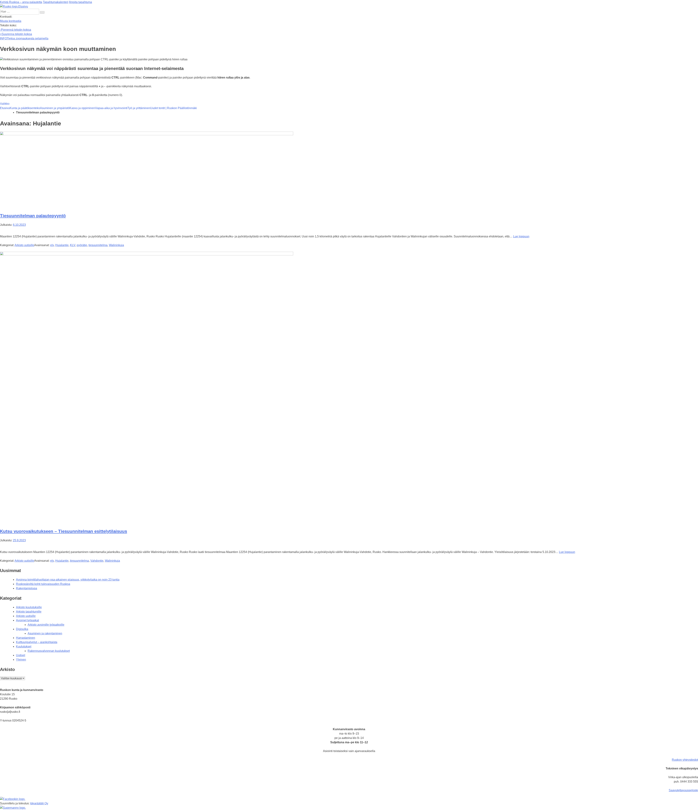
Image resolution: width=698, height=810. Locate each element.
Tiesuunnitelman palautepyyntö (33, 215)
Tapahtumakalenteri (55, 2)
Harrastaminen (25, 637)
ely (52, 245)
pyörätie (82, 245)
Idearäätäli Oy (39, 803)
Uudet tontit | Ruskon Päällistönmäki (173, 108)
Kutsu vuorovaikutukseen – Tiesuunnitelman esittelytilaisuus (63, 531)
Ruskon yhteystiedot (685, 759)
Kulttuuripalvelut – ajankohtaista (36, 642)
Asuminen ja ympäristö (54, 108)
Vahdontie (96, 560)
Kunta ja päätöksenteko (25, 108)
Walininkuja (116, 245)
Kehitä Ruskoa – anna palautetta (21, 2)
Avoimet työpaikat (27, 620)
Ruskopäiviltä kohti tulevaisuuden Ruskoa (43, 584)
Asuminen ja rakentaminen (45, 633)
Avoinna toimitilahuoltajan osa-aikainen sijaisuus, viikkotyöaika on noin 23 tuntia (67, 579)
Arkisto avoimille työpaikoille (46, 624)
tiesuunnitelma (98, 245)
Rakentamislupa (26, 588)
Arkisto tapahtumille (28, 611)
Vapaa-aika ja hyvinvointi (111, 108)
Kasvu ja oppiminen (82, 108)
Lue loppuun (521, 236)
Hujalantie (62, 245)
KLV (72, 245)
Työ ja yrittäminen (138, 108)
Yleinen (21, 659)
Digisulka (22, 629)
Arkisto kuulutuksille (29, 607)
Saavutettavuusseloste (683, 790)
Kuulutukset (23, 646)
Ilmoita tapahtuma (80, 2)
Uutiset (20, 655)
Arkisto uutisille (24, 245)
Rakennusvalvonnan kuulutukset (49, 650)
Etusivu (5, 108)
